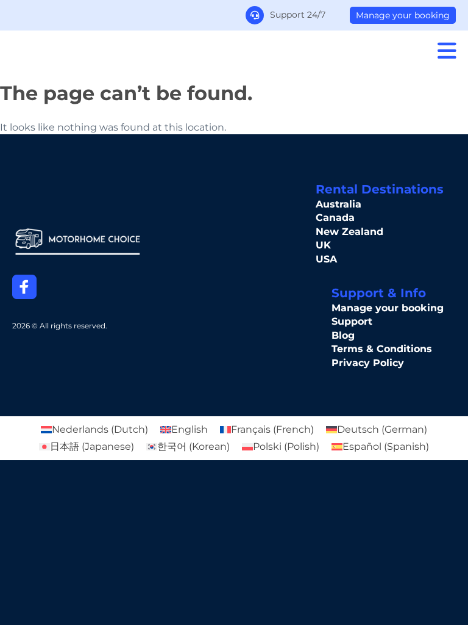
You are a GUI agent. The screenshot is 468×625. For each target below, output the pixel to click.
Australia (338, 204)
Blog (343, 335)
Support (352, 321)
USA (326, 259)
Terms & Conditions (382, 349)
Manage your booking (403, 15)
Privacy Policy (368, 363)
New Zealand (349, 231)
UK (323, 245)
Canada (335, 217)
